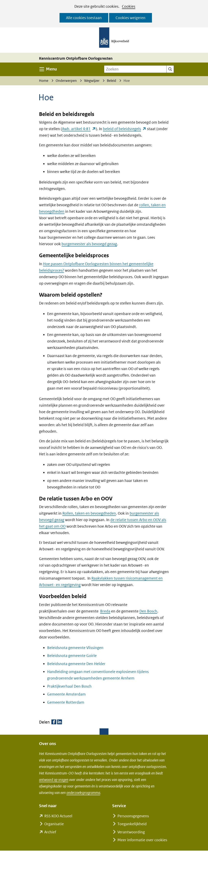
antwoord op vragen (53, 779)
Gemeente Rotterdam (65, 702)
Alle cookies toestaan (84, 17)
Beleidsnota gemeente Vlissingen (75, 647)
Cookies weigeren (130, 17)
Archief (50, 832)
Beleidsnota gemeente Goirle (72, 655)
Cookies (128, 6)
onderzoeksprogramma (83, 792)
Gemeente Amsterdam (66, 694)
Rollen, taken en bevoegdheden (89, 513)
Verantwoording (131, 832)
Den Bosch (148, 611)
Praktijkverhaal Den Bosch (69, 686)
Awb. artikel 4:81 (79, 128)
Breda (105, 611)
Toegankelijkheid (132, 824)
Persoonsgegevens (133, 816)
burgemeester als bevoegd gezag (89, 244)
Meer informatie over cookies (142, 840)
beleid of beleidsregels (124, 128)
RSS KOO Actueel (58, 816)
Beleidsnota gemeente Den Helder (76, 663)
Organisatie (54, 824)
